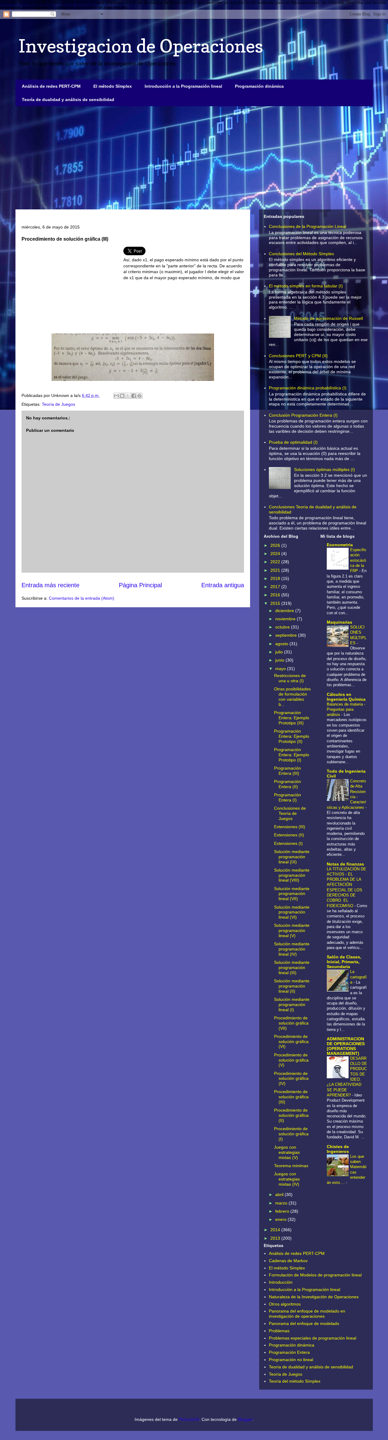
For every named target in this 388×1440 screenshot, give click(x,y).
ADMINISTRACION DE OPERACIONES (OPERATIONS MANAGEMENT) (346, 1046)
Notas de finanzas (345, 864)
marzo (282, 1203)
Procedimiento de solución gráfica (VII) (291, 1023)
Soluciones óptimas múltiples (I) (324, 469)
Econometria (340, 544)
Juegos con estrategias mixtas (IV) (287, 1179)
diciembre (285, 610)
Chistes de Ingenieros (338, 1149)
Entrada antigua (222, 585)
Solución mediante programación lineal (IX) (291, 856)
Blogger (245, 1419)
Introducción (281, 1282)
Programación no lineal (291, 1359)
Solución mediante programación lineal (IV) (291, 949)
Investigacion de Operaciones (140, 46)
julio (279, 651)
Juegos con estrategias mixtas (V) (287, 1152)
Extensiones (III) (289, 826)
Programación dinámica (259, 86)
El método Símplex (112, 86)
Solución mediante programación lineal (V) (291, 930)
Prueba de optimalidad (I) (293, 442)
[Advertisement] (194, 157)
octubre (283, 627)
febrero (282, 1211)
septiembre (286, 635)
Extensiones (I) (288, 843)
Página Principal (140, 585)
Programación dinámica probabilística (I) (307, 387)
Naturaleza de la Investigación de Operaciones (314, 1296)
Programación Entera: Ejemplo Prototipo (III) (291, 717)
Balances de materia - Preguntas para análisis (346, 709)
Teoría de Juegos (58, 404)
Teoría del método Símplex (294, 1381)
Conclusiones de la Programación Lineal (307, 226)
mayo (281, 668)
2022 (275, 561)
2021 (275, 570)
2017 (275, 586)
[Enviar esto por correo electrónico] (116, 396)
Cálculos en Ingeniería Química (346, 697)
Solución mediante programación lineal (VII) (291, 893)
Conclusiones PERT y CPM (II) (298, 355)
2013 (275, 1238)
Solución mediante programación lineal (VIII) (291, 875)
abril (280, 1194)
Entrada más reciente (50, 585)
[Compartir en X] (128, 396)
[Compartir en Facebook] (134, 396)
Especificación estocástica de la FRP (358, 560)
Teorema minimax (291, 1165)
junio (280, 660)
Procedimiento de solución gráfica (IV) (291, 1078)
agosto (282, 643)
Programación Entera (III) (287, 771)
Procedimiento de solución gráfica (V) (291, 1060)
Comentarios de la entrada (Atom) (81, 598)
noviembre (286, 618)
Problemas (279, 1330)
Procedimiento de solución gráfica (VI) (291, 1041)
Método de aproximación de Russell (328, 318)
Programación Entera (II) (287, 784)
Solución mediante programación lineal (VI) (291, 912)
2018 (275, 578)
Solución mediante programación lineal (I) (291, 1004)
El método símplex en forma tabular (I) (306, 285)
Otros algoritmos (285, 1304)
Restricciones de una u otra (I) (290, 678)
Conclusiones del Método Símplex (301, 253)
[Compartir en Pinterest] (139, 396)
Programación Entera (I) (287, 797)
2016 (275, 594)
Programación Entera (289, 1352)
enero (281, 1219)
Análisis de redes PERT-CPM (51, 86)
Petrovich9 (189, 1419)
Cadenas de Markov (288, 1260)
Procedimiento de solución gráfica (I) (291, 1133)
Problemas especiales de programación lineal (312, 1338)
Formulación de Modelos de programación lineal (315, 1274)
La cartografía (358, 976)
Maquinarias (339, 622)
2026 (275, 545)
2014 (275, 1229)
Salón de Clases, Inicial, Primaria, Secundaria (344, 961)
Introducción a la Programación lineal (183, 86)
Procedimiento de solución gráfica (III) (291, 1096)
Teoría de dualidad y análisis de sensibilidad (68, 99)
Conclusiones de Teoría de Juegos (290, 813)
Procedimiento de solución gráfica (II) (291, 1115)
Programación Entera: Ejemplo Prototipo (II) (291, 736)
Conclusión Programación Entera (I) (303, 415)
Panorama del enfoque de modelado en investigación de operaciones (307, 1314)
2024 (275, 553)
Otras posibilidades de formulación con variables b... (292, 696)
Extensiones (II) (289, 834)
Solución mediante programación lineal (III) (291, 967)
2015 (275, 603)
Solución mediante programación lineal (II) (291, 986)
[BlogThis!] (122, 396)
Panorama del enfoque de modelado (304, 1323)
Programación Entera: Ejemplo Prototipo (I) (291, 754)
